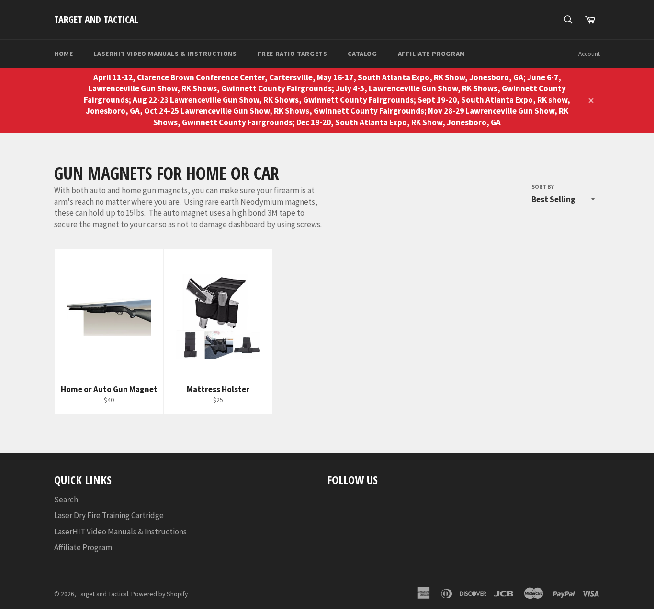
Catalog (362, 53)
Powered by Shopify (159, 594)
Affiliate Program (431, 53)
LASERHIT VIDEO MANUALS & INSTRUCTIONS (165, 53)
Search (66, 499)
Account (589, 54)
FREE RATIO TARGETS (292, 53)
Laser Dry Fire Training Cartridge (109, 515)
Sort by (542, 186)
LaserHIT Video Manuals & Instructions (120, 531)
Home (63, 53)
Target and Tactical (96, 19)
